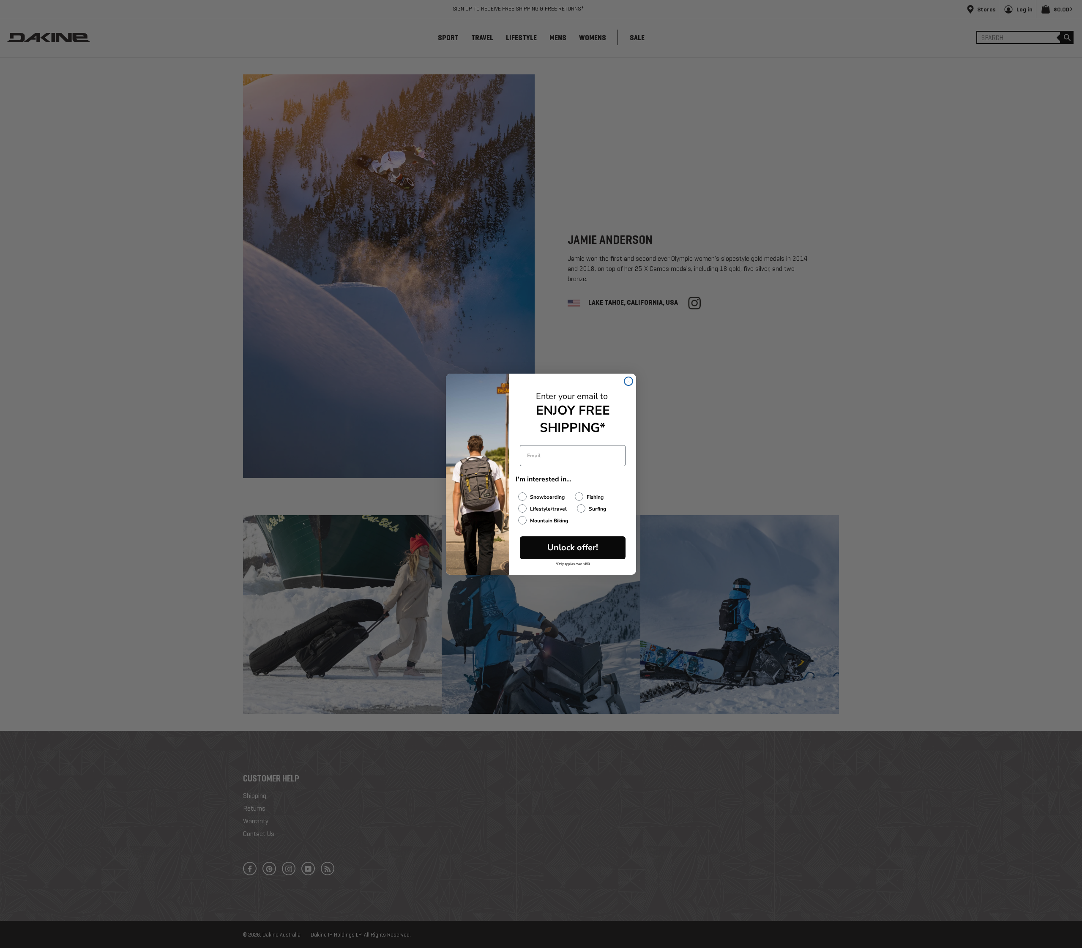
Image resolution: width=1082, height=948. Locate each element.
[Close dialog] (628, 381)
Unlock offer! (572, 547)
